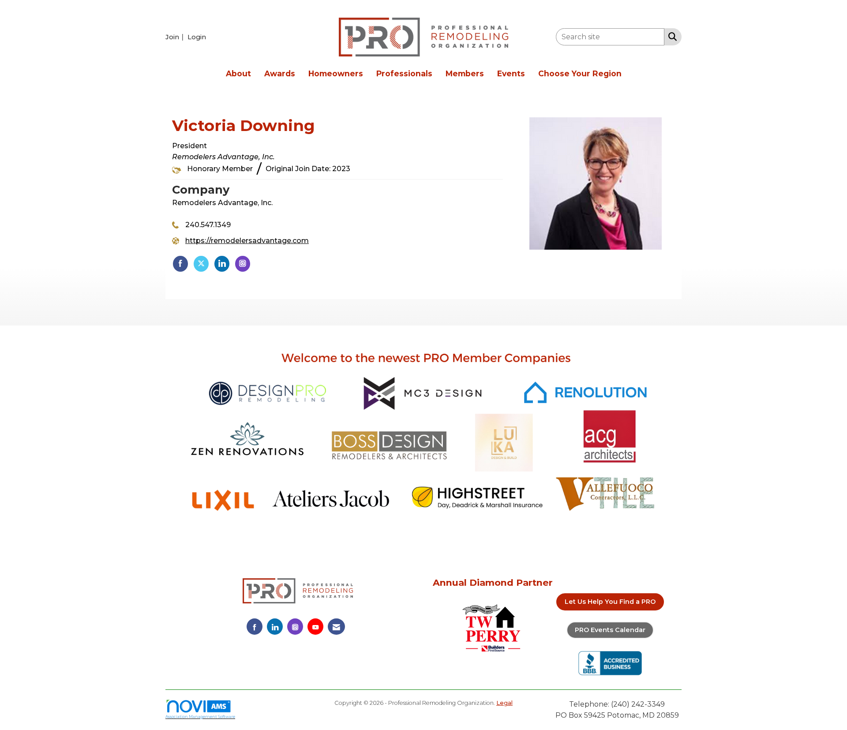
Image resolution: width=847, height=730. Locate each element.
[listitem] (175, 37)
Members (465, 73)
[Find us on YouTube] (315, 626)
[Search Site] (670, 36)
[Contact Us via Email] (336, 626)
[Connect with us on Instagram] (295, 626)
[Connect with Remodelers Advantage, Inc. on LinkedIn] (222, 264)
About (238, 73)
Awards (279, 73)
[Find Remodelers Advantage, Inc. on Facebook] (180, 264)
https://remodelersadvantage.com (247, 240)
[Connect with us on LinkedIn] (275, 626)
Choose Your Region (580, 73)
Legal (504, 703)
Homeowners (335, 73)
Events (511, 73)
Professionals (404, 73)
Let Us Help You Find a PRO (610, 602)
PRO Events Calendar (610, 630)
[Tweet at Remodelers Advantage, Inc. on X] (201, 264)
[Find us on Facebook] (254, 626)
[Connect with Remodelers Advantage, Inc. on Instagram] (242, 264)
